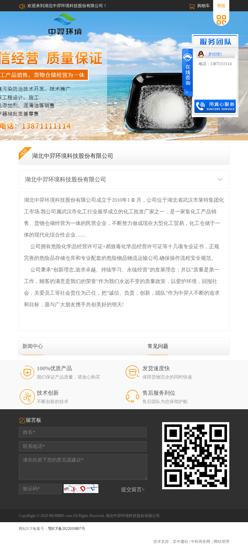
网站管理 (221, 541)
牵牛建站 (180, 541)
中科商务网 (200, 541)
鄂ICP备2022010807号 (66, 528)
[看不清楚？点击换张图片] (81, 488)
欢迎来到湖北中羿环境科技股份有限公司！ (67, 5)
